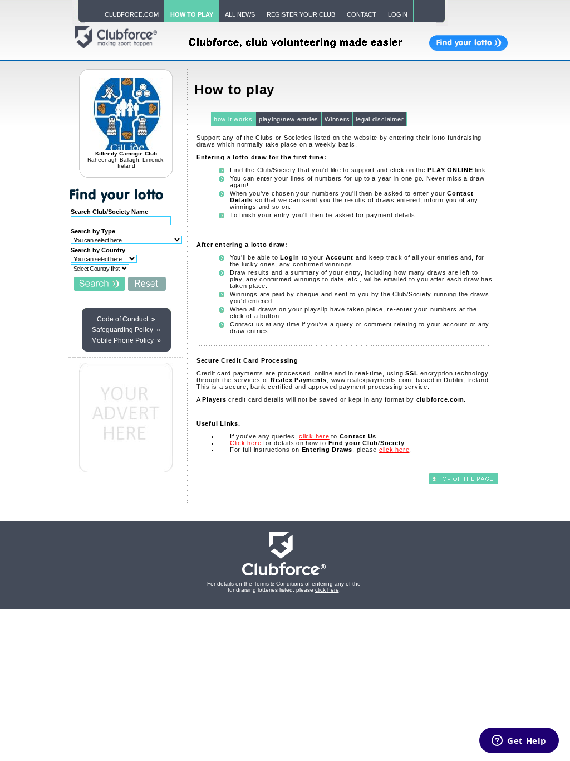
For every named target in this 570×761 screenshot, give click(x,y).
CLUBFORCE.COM (132, 14)
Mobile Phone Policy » (126, 340)
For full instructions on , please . (320, 449)
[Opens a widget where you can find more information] (519, 741)
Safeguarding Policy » (126, 330)
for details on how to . (318, 443)
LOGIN (397, 14)
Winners (337, 119)
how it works (233, 119)
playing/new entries (288, 119)
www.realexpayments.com (371, 380)
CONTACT (361, 14)
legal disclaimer (380, 119)
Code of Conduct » (126, 319)
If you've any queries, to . (304, 436)
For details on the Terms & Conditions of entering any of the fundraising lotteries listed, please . (284, 586)
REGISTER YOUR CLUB (301, 14)
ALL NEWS (240, 14)
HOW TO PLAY (191, 14)
